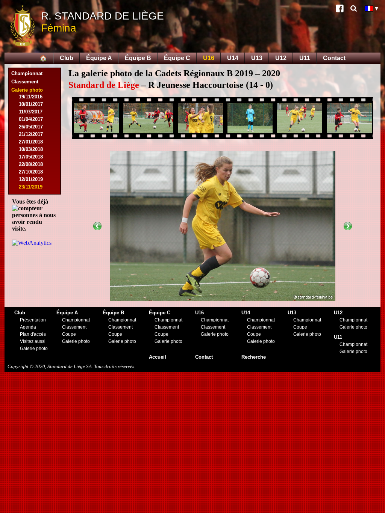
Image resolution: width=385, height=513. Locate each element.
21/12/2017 (31, 134)
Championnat (26, 73)
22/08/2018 (31, 164)
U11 (304, 58)
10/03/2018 (31, 149)
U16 (208, 58)
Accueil (157, 357)
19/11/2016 (30, 97)
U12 (280, 58)
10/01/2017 (31, 104)
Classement (24, 81)
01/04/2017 (31, 119)
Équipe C (177, 58)
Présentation (33, 320)
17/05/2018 (31, 157)
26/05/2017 (31, 127)
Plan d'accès (33, 334)
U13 (256, 58)
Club (66, 58)
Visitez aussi (32, 341)
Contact (334, 58)
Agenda (28, 327)
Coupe (69, 334)
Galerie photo (34, 348)
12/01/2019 (31, 179)
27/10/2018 (31, 172)
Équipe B (138, 58)
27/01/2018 (31, 142)
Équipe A (99, 58)
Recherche (253, 357)
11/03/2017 (30, 112)
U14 (232, 58)
